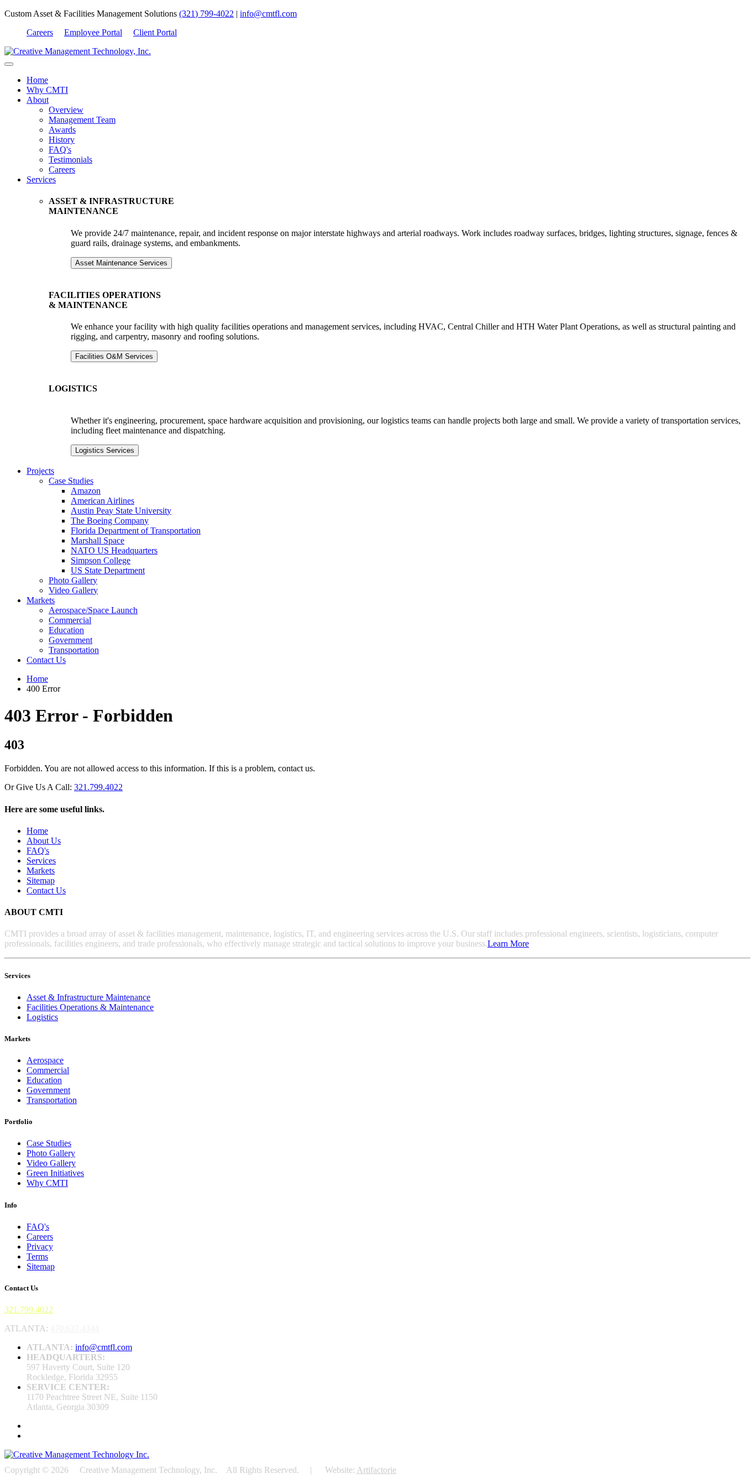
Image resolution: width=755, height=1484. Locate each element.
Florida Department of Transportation (136, 530)
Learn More (508, 943)
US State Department (108, 570)
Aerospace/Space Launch (93, 610)
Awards (62, 129)
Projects (40, 470)
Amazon (86, 490)
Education (66, 630)
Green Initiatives (55, 1173)
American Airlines (102, 500)
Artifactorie (376, 1470)
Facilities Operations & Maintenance (90, 1007)
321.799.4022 (98, 787)
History (62, 139)
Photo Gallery (73, 580)
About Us (44, 840)
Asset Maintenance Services (121, 263)
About (38, 99)
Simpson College (100, 560)
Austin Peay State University (121, 510)
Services (41, 179)
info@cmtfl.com (268, 13)
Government (70, 640)
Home (37, 80)
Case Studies (71, 480)
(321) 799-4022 (206, 13)
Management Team (82, 119)
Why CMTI (47, 90)
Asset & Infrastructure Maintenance (88, 997)
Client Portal (155, 32)
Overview (66, 109)
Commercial (70, 620)
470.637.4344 (74, 1328)
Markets (41, 600)
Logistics (42, 1017)
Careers (40, 32)
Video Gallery (73, 590)
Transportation (74, 650)
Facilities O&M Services (114, 356)
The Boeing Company (110, 520)
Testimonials (70, 159)
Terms (37, 1256)
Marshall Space (97, 540)
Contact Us (46, 660)
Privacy (40, 1246)
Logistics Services (104, 450)
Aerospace (45, 1060)
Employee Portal (93, 32)
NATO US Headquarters (114, 550)
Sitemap (41, 880)
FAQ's (60, 149)
